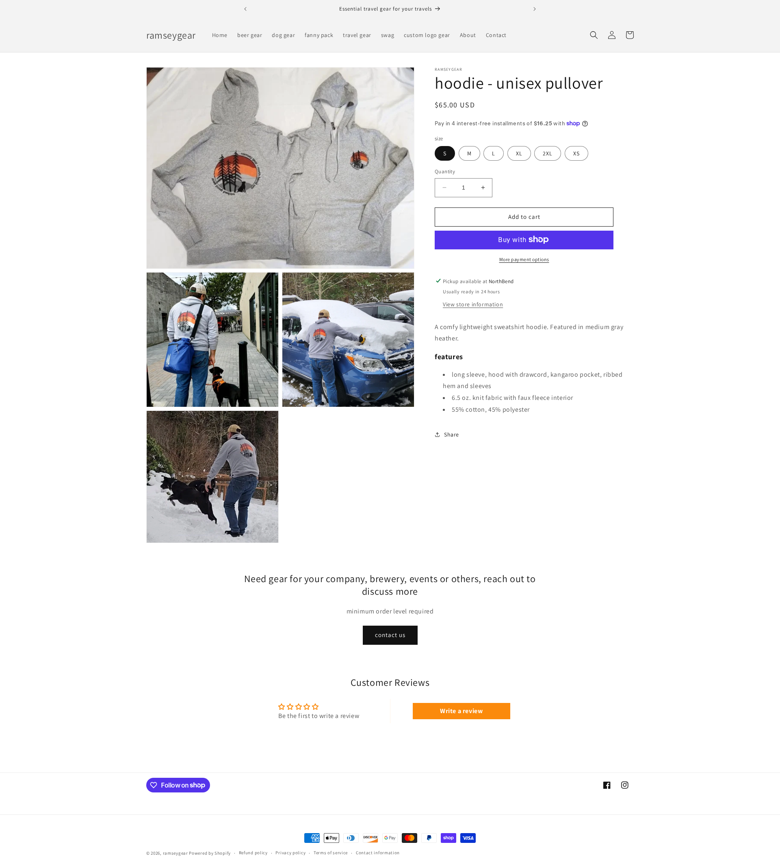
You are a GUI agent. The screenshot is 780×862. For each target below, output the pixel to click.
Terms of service (331, 852)
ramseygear (175, 853)
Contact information (378, 852)
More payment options (524, 259)
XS (576, 153)
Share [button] (451, 434)
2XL (547, 153)
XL (519, 153)
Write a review (461, 711)
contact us (390, 635)
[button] (594, 35)
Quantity (445, 171)
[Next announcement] (535, 9)
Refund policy (253, 852)
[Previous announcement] (245, 9)
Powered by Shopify (210, 853)
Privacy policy (290, 852)
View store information (473, 304)
